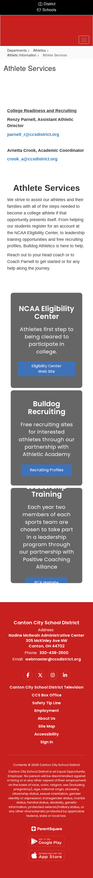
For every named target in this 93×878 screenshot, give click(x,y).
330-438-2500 (53, 652)
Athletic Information (21, 55)
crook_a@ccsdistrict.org (32, 159)
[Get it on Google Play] (46, 841)
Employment (46, 710)
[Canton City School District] (47, 26)
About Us (46, 718)
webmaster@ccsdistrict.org (53, 659)
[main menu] (84, 40)
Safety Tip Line (46, 703)
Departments (17, 50)
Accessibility (46, 734)
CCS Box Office (47, 695)
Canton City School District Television (46, 687)
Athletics (39, 50)
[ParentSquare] (46, 828)
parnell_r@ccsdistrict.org (33, 134)
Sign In (46, 742)
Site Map (46, 726)
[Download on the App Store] (46, 855)
